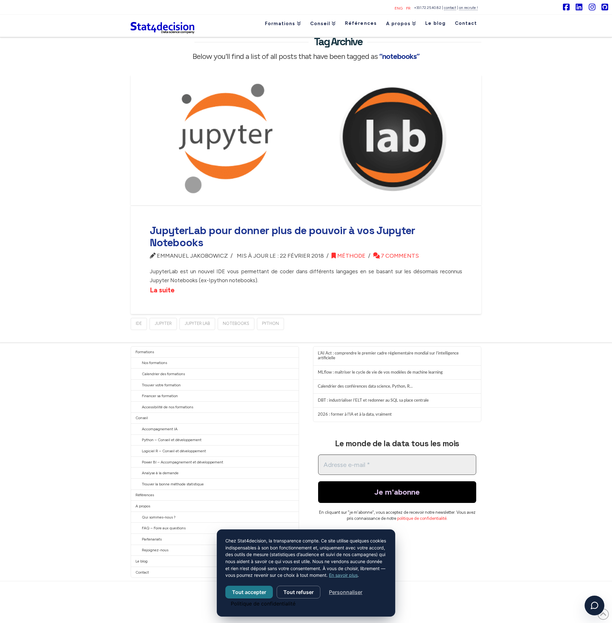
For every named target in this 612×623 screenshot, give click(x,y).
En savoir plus (343, 575)
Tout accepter (249, 592)
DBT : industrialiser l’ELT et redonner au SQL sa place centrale (373, 400)
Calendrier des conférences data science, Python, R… (365, 386)
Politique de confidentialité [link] (263, 603)
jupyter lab (197, 323)
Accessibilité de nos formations (167, 407)
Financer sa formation (160, 396)
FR (408, 8)
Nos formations (154, 363)
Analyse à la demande (160, 473)
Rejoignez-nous (155, 550)
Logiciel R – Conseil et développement (174, 451)
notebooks (236, 323)
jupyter (163, 323)
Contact (142, 572)
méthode (351, 255)
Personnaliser (345, 592)
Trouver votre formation (161, 385)
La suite (162, 290)
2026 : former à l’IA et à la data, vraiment (355, 414)
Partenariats (152, 539)
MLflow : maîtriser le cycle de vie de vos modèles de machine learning (380, 372)
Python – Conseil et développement (171, 440)
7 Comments (399, 255)
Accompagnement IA (160, 429)
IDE (139, 323)
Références (144, 495)
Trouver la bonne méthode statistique (173, 484)
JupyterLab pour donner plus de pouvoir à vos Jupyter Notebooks (282, 236)
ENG (399, 8)
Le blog (141, 561)
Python (270, 323)
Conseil (141, 418)
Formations (144, 352)
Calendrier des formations (163, 374)
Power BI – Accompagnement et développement (182, 462)
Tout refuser (298, 592)
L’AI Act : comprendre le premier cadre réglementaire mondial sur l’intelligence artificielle (388, 356)
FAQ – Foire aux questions (164, 528)
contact (450, 8)
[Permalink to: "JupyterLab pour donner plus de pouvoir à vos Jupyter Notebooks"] (306, 139)
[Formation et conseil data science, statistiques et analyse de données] (162, 26)
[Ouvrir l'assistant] (594, 605)
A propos (142, 506)
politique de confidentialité (422, 518)
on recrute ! (468, 8)
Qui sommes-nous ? (159, 517)
